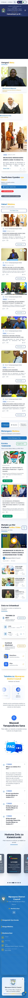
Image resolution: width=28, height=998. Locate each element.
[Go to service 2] (10, 882)
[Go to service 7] (17, 882)
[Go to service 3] (11, 882)
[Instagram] (14, 912)
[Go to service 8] (19, 882)
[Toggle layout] (22, 979)
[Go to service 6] (16, 882)
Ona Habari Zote (14, 210)
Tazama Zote (21, 617)
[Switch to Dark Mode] (14, 2)
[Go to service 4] (13, 882)
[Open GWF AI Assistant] (24, 994)
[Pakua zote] (21, 627)
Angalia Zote (20, 443)
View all (24, 527)
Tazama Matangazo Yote (14, 438)
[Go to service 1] (8, 882)
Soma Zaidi (6, 168)
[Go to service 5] (14, 882)
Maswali (4, 2)
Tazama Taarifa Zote (10, 187)
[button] (14, 774)
